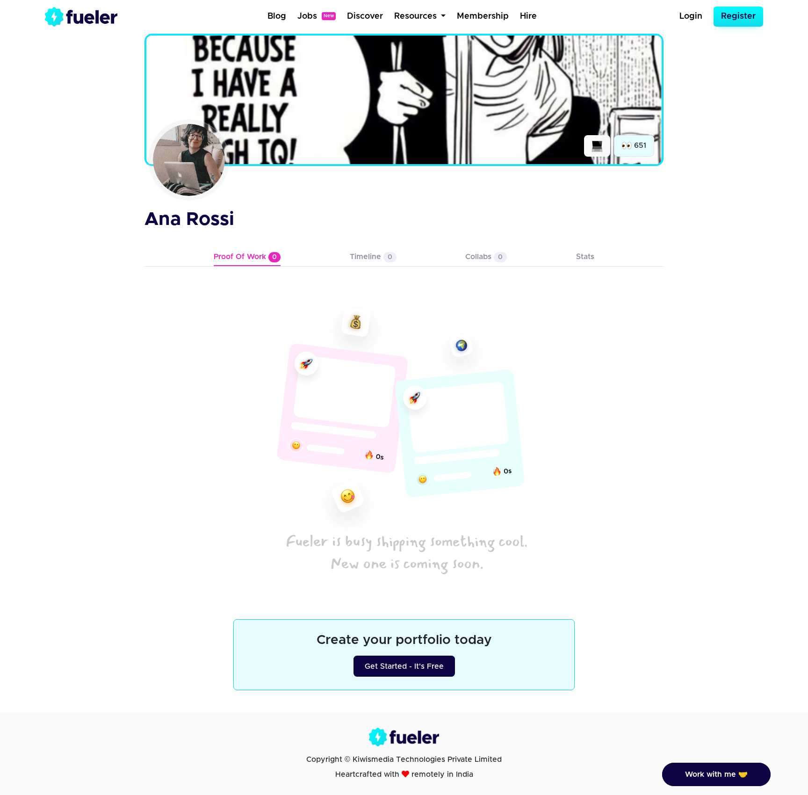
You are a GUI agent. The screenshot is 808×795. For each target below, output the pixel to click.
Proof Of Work (245, 256)
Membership (483, 16)
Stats (585, 256)
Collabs (484, 256)
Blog (276, 16)
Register (738, 16)
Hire (528, 16)
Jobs (315, 16)
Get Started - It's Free (404, 666)
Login (690, 16)
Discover (365, 16)
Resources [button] (416, 16)
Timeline (371, 256)
